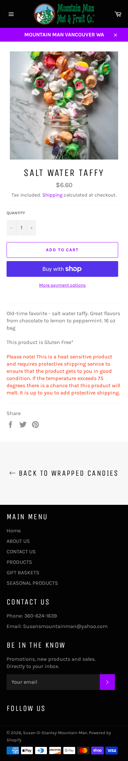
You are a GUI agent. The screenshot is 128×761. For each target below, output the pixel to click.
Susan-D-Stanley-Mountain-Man (55, 732)
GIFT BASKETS (23, 572)
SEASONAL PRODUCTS (32, 583)
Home (14, 530)
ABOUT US (18, 541)
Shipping (52, 195)
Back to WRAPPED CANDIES (67, 473)
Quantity (16, 213)
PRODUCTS (19, 562)
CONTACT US (21, 551)
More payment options (62, 285)
